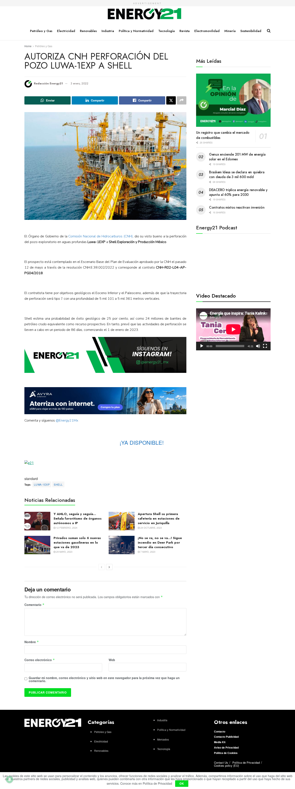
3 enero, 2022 (79, 83)
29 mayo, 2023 (64, 551)
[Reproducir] (202, 346)
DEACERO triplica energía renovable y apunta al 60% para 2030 (238, 192)
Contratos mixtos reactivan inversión (236, 207)
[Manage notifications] (9, 779)
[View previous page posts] (101, 567)
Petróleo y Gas (41, 31)
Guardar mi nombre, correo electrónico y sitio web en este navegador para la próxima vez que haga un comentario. (104, 679)
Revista (184, 31)
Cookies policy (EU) (226, 765)
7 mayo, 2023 (147, 551)
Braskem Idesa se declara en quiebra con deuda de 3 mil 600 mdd (237, 174)
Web (112, 659)
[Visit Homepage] (144, 14)
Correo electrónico (39, 660)
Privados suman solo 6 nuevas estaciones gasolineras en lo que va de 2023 (77, 542)
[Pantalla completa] (265, 346)
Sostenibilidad (250, 31)
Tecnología (166, 31)
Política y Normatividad (136, 31)
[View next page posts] (109, 567)
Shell (58, 484)
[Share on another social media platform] (181, 100)
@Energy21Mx (67, 420)
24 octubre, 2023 (151, 527)
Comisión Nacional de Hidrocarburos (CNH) (100, 236)
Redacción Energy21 (48, 83)
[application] (233, 329)
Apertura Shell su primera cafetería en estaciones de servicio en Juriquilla (158, 518)
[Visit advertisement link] (105, 355)
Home (28, 46)
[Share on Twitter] (171, 100)
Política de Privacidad (246, 762)
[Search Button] (269, 30)
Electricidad (66, 31)
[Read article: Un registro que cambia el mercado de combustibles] (233, 100)
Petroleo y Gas (102, 732)
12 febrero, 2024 (66, 527)
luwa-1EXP (42, 484)
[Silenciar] (258, 346)
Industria (108, 31)
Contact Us (221, 762)
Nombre (31, 642)
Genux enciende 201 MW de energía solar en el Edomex (237, 157)
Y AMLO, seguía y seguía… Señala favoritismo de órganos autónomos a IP (78, 518)
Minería (230, 31)
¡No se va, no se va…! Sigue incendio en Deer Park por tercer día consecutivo (160, 542)
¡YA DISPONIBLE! (142, 442)
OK (181, 783)
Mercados (163, 739)
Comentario (34, 605)
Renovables (88, 31)
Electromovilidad (207, 31)
